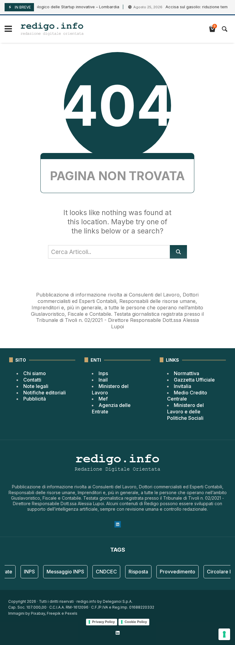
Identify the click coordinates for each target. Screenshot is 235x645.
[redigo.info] (52, 29)
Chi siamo (34, 373)
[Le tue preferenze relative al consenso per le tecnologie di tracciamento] (224, 634)
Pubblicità (34, 399)
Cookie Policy (136, 622)
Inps (103, 373)
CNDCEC (103, 572)
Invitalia (182, 386)
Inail (103, 380)
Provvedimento (174, 572)
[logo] (117, 288)
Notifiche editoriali (44, 393)
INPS (26, 572)
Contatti (32, 380)
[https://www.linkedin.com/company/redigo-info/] (117, 632)
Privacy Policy (103, 622)
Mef (103, 399)
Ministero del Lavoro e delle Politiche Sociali (185, 411)
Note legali (35, 386)
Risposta (135, 572)
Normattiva (186, 373)
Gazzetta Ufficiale (194, 380)
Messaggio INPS (62, 572)
